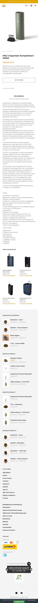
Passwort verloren (9, 530)
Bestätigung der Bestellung (12, 504)
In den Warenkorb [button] (9, 275)
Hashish (5, 487)
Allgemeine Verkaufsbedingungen (14, 513)
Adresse (5, 524)
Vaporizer (9, 51)
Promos (5, 498)
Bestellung (6, 519)
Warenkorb (6, 507)
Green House (7, 478)
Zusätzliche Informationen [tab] (19, 99)
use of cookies (31, 600)
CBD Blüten (7, 472)
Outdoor (5, 481)
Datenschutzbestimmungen (12, 510)
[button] (26, 5)
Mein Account (7, 516)
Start (4, 51)
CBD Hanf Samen (8, 492)
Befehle (5, 521)
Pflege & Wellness (9, 495)
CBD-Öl (5, 489)
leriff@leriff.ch (10, 1)
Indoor (5, 475)
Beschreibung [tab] (19, 96)
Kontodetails (7, 527)
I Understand (19, 601)
